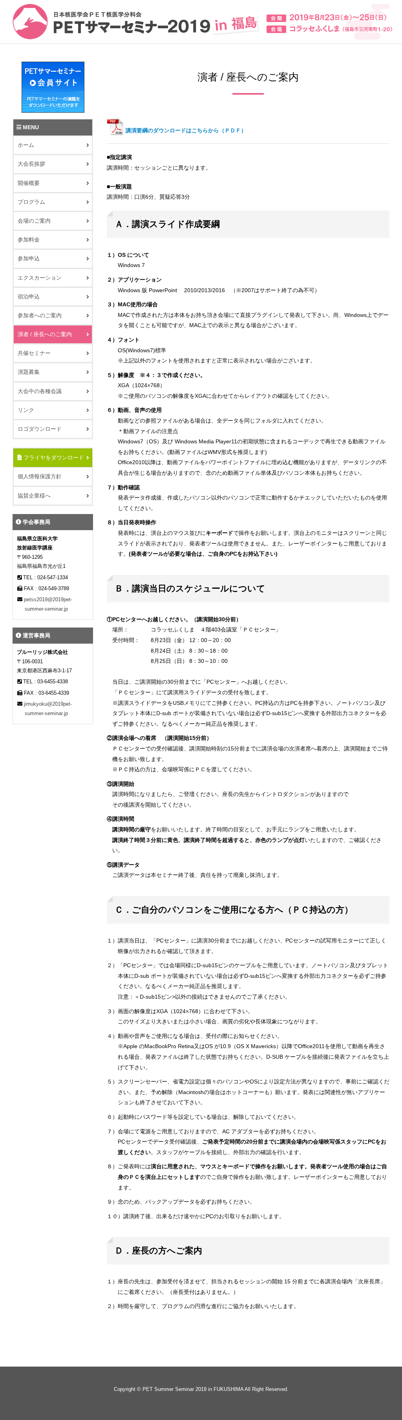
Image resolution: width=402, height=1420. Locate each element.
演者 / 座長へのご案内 (45, 334)
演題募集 (29, 372)
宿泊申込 (29, 296)
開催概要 (29, 183)
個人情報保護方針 (40, 476)
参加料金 (29, 239)
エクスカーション (40, 277)
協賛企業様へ (34, 495)
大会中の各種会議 (40, 391)
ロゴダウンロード (40, 429)
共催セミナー (34, 353)
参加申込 (29, 258)
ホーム (26, 145)
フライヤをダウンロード (53, 457)
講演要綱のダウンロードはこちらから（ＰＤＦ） (186, 130)
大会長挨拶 (31, 164)
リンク (26, 410)
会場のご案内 (34, 221)
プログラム (31, 202)
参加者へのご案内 (40, 315)
